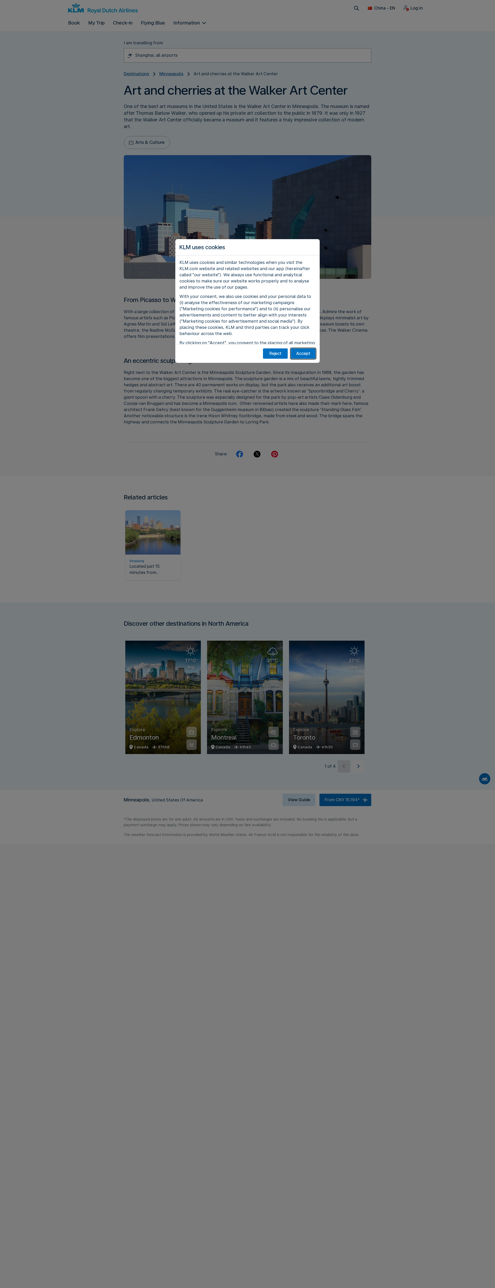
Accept (303, 353)
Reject (275, 353)
